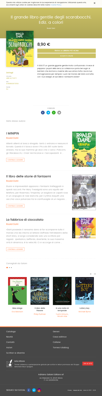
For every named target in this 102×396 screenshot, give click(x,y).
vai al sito (88, 363)
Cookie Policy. (56, 5)
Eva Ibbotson (17, 312)
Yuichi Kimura (62, 314)
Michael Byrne (85, 312)
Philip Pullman (40, 314)
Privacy (70, 390)
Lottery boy (84, 308)
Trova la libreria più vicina (66, 51)
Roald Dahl (51, 28)
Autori (9, 348)
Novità (9, 337)
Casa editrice (60, 337)
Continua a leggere (15, 160)
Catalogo (11, 332)
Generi (56, 332)
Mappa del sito (77, 390)
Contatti (10, 342)
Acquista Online (66, 56)
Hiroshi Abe (62, 316)
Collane (57, 342)
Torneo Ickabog (61, 348)
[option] (17, 295)
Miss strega (17, 308)
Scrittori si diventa (15, 353)
